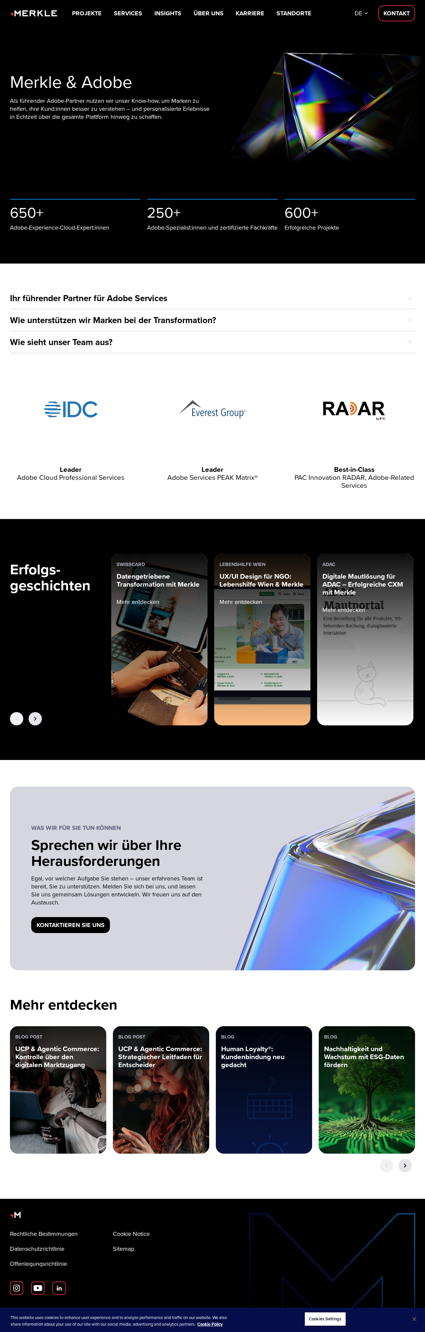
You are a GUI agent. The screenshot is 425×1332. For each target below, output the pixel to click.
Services (128, 13)
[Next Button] (35, 718)
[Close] (414, 1319)
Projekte (87, 13)
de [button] (358, 13)
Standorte (294, 13)
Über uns (208, 13)
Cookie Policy (210, 1324)
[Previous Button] (16, 718)
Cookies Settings (325, 1319)
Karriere (250, 13)
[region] (212, 1320)
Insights (167, 13)
